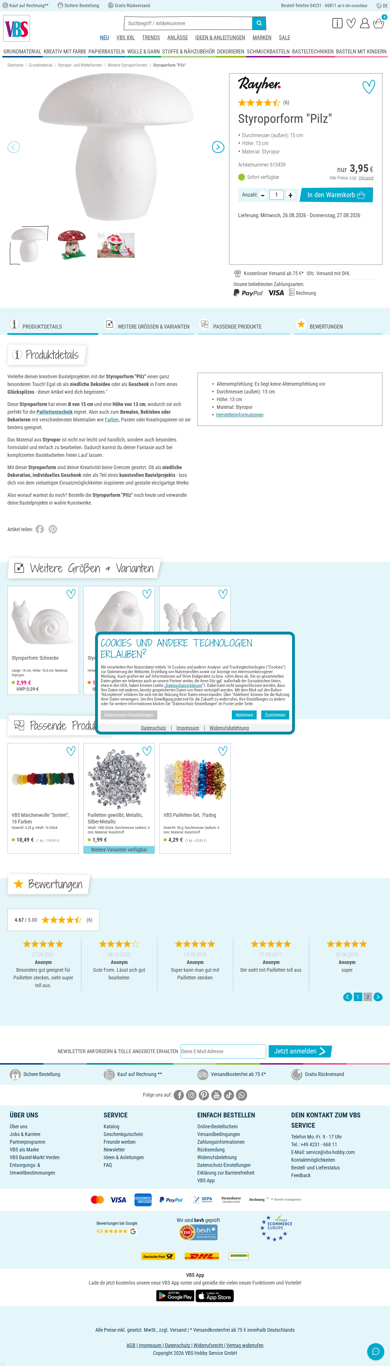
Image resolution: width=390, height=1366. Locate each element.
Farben (112, 420)
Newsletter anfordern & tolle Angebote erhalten (118, 1051)
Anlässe (177, 37)
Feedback (301, 1175)
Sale (284, 37)
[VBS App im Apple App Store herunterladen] (215, 1295)
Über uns (18, 1126)
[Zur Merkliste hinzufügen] (369, 87)
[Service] (337, 23)
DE (385, 6)
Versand (366, 178)
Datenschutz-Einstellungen (224, 1165)
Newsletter (114, 1150)
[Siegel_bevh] (198, 1232)
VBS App (206, 1180)
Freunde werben (120, 1142)
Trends (151, 37)
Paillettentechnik (55, 412)
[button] (13, 147)
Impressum (187, 728)
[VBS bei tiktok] (229, 1094)
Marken (262, 37)
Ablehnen (244, 714)
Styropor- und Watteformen (80, 65)
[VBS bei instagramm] (191, 1094)
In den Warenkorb (331, 195)
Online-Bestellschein (217, 1126)
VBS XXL (125, 37)
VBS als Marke (24, 1150)
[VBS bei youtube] (216, 1094)
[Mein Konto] (365, 23)
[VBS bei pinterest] (204, 1094)
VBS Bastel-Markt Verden (35, 1157)
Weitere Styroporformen (127, 65)
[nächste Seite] (378, 997)
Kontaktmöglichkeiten (313, 1160)
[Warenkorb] (378, 23)
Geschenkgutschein (123, 1134)
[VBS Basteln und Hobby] (16, 28)
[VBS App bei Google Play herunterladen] (176, 1295)
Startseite (15, 65)
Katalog (111, 1126)
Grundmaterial (40, 65)
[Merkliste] (351, 23)
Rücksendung (211, 1150)
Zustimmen (275, 714)
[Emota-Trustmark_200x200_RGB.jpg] (276, 1228)
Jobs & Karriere (25, 1134)
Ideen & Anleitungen (220, 37)
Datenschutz (153, 728)
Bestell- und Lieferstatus (315, 1168)
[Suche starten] (259, 23)
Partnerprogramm (27, 1142)
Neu (104, 37)
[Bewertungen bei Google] (117, 1228)
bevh (199, 1220)
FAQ (108, 1165)
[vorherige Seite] (347, 997)
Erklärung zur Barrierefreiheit (225, 1173)
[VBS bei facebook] (178, 1094)
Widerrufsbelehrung (217, 1157)
